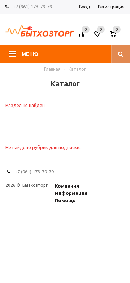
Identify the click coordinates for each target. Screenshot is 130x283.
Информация (71, 193)
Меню (30, 54)
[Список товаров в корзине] (118, 36)
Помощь (65, 200)
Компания (67, 185)
